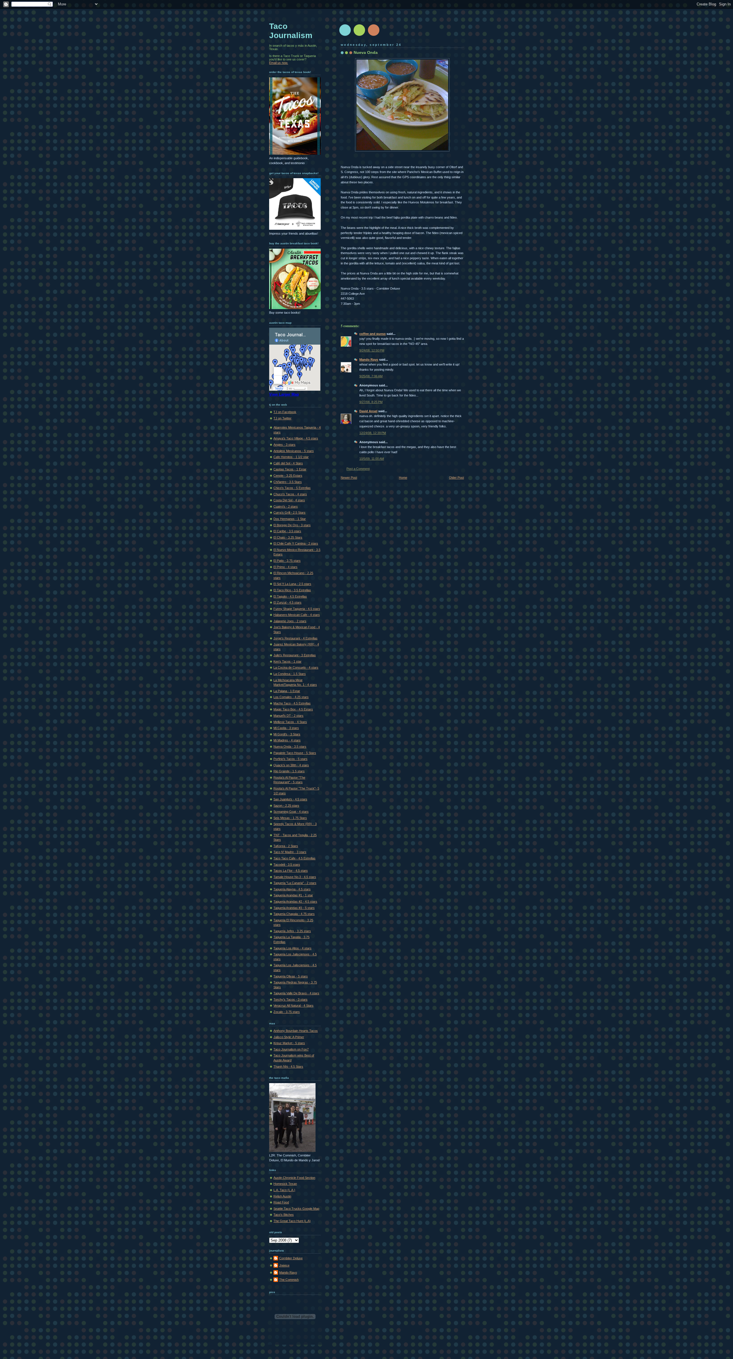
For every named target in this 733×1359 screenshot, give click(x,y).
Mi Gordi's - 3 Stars (286, 734)
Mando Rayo (368, 359)
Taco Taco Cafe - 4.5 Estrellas (294, 858)
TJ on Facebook (284, 412)
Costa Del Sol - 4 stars (289, 500)
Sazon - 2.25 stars (286, 805)
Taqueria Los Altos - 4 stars (292, 948)
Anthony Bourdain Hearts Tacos (295, 1030)
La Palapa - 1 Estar (286, 691)
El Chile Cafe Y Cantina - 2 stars (295, 543)
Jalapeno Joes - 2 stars (289, 621)
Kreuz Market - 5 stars (289, 1043)
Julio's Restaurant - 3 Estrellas (294, 655)
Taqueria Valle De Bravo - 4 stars (296, 993)
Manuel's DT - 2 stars (288, 715)
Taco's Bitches (283, 1214)
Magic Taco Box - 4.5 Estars (293, 709)
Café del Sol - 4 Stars (288, 463)
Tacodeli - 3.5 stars (286, 864)
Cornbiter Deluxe (291, 1258)
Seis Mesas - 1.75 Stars (290, 818)
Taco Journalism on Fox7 (291, 1049)
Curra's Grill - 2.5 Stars (289, 512)
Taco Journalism (290, 31)
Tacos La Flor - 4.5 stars (290, 870)
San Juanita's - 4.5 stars (290, 799)
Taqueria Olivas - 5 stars (290, 976)
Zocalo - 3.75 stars (286, 1012)
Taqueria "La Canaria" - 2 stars (294, 883)
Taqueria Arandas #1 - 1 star (293, 895)
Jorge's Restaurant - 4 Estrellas (295, 638)
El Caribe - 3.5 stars (287, 531)
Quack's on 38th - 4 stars (291, 765)
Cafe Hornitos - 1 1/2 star (291, 457)
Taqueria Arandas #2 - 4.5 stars (295, 901)
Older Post (456, 477)
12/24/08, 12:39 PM (372, 433)
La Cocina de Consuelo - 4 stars (295, 667)
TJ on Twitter (282, 418)
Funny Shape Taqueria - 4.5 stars (296, 608)
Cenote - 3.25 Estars (287, 475)
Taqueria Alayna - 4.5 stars (292, 889)
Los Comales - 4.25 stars (291, 697)
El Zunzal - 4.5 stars (287, 602)
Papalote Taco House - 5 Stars (294, 753)
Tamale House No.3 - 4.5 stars (294, 877)
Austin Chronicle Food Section (294, 1177)
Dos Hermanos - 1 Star (289, 519)
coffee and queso (372, 333)
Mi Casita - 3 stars (286, 728)
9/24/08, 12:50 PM (371, 350)
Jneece (284, 1265)
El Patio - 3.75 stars (287, 560)
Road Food (281, 1202)
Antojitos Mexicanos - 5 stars (293, 451)
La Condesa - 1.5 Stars (289, 673)
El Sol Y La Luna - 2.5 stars (292, 584)
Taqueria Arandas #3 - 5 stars (294, 908)
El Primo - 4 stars (285, 567)
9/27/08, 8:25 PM (371, 402)
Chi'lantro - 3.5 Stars (287, 482)
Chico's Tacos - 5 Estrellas (292, 488)
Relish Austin (282, 1196)
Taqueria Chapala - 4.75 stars (294, 914)
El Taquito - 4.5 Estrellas (290, 596)
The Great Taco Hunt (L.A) (292, 1221)
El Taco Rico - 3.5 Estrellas (292, 590)
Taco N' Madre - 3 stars (289, 852)
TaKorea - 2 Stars (285, 846)
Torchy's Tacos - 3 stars (290, 999)
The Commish (289, 1279)
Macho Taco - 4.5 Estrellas (292, 703)
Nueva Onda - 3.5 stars (289, 746)
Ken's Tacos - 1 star (287, 661)
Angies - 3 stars (284, 444)
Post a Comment (358, 468)
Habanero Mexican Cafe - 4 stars (296, 614)
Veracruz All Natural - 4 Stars (293, 1005)
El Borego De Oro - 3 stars (292, 525)
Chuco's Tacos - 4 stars (290, 494)
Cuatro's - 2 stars (285, 506)
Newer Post (349, 477)
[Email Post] (341, 311)
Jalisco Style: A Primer (288, 1037)
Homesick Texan (285, 1183)
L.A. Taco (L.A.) (284, 1190)
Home (403, 477)
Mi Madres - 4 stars (287, 740)
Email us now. (278, 62)
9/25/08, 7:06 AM (371, 376)
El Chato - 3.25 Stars (287, 537)
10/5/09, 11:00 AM (371, 458)
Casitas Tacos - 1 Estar (289, 469)
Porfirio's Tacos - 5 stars (290, 759)
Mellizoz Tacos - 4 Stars (290, 722)
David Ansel (368, 411)
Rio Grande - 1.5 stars (289, 771)
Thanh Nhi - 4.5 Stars (288, 1066)
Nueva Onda (366, 52)
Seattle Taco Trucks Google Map (296, 1208)
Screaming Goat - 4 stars (291, 811)
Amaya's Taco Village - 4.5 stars (295, 438)
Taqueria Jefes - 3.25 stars (292, 931)
